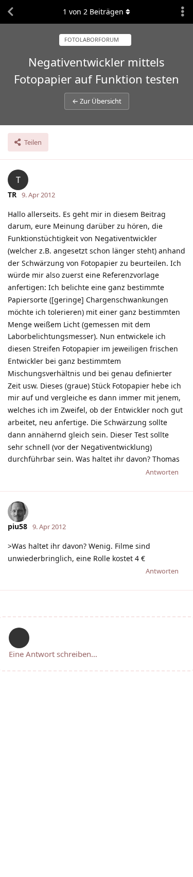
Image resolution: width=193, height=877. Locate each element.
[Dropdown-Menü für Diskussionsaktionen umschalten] (182, 12)
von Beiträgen (93, 11)
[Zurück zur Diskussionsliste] (10, 12)
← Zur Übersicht (96, 101)
